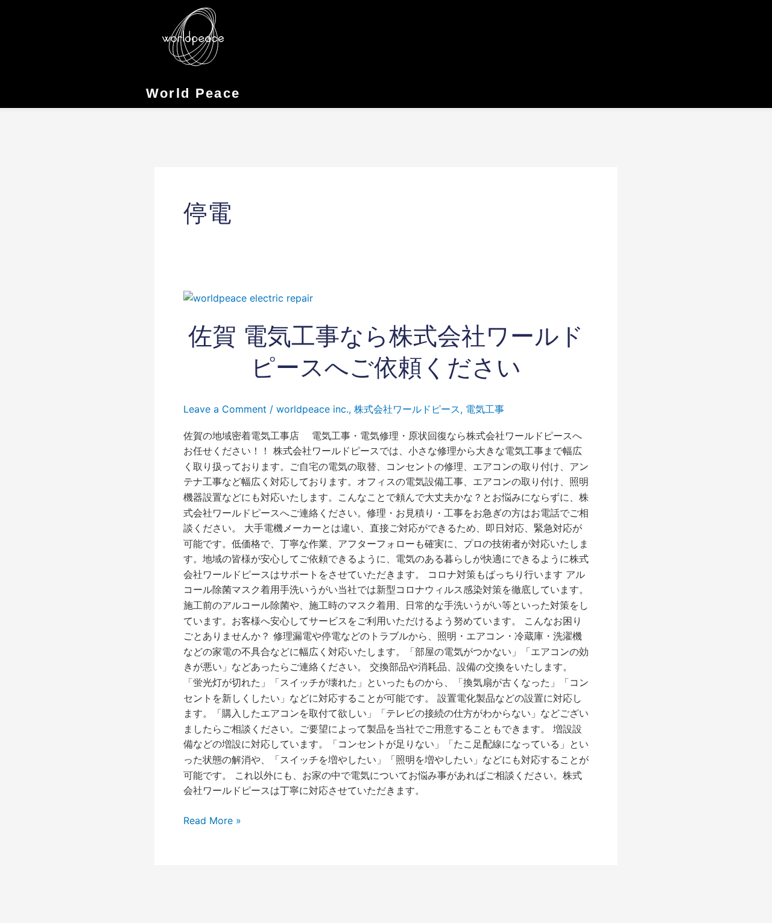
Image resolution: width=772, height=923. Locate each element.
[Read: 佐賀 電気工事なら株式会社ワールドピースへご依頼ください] (248, 297)
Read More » (212, 819)
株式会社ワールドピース (407, 409)
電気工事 (485, 409)
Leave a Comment (225, 409)
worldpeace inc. (312, 409)
